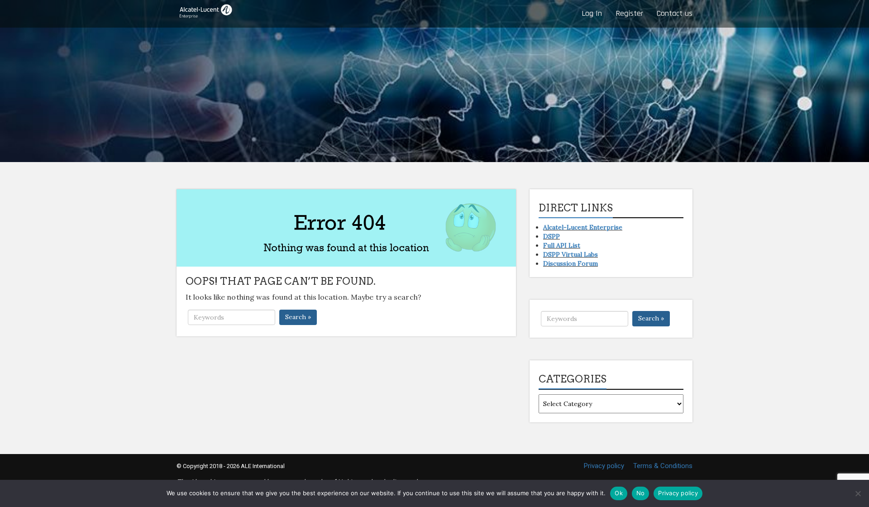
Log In (592, 13)
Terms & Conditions (662, 466)
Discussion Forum (570, 263)
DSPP (551, 236)
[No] (857, 493)
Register (629, 13)
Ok (619, 493)
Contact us (674, 13)
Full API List (561, 245)
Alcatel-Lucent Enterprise (582, 227)
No (640, 493)
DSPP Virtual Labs (570, 254)
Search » (298, 317)
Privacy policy (604, 466)
